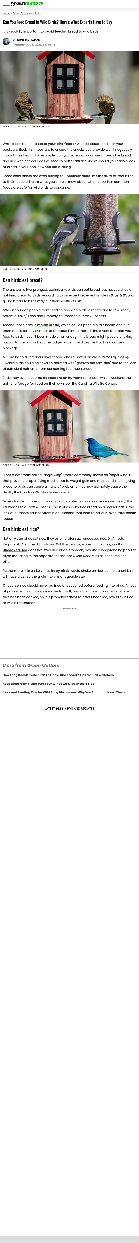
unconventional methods (86, 176)
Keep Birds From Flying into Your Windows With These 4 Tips (48, 684)
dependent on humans (62, 377)
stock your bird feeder (57, 143)
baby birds (60, 570)
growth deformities (93, 363)
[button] (7, 4)
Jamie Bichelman (28, 40)
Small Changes (22, 13)
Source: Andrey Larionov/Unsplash (26, 268)
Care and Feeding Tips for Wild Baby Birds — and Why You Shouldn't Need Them (64, 692)
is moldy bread (46, 325)
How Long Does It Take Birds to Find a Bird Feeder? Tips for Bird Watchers (58, 675)
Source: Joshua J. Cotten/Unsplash (26, 126)
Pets (38, 13)
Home (6, 13)
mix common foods (97, 155)
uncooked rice (15, 550)
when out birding (56, 167)
